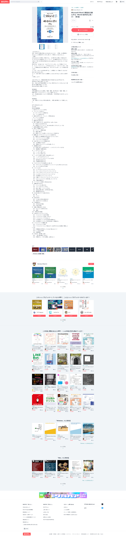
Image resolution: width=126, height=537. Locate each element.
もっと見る (63, 320)
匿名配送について (26, 512)
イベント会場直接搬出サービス (29, 517)
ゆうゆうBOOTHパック (84, 58)
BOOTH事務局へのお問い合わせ (70, 514)
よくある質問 (66, 509)
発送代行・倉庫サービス (28, 514)
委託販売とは (25, 522)
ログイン (92, 1)
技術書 (82, 7)
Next (67, 25)
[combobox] (25, 2)
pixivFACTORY (74, 66)
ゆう (69, 312)
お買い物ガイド (46, 509)
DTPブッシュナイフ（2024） (88, 280)
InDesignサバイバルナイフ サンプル (63, 280)
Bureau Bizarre (42, 264)
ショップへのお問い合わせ (76, 82)
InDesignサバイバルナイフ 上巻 (50, 280)
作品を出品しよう (109, 1)
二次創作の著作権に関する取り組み (30, 524)
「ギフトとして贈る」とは (78, 42)
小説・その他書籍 (75, 7)
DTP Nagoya (40, 312)
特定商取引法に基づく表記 (76, 79)
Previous (33, 25)
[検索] (38, 2)
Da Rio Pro (56, 312)
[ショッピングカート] (116, 1)
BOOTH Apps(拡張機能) (28, 509)
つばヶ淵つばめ (87, 312)
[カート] (82, 10)
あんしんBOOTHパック (75, 58)
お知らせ (65, 507)
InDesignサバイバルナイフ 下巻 (37, 280)
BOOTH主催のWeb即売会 (48, 519)
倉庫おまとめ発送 (47, 517)
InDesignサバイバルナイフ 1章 (75, 280)
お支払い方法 (75, 74)
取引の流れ (75, 72)
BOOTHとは (99, 1)
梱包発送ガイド (26, 519)
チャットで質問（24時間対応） (70, 512)
